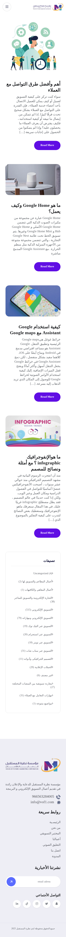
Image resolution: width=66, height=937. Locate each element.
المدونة (56, 856)
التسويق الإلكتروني (38, 609)
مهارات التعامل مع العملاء (36, 695)
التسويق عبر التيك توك (37, 626)
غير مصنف (44, 675)
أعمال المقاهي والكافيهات (36, 589)
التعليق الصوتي (51, 844)
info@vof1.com (42, 802)
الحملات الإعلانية (41, 667)
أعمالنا (56, 839)
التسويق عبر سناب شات (36, 650)
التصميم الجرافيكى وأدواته (35, 659)
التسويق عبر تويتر (40, 642)
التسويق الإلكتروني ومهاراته (34, 618)
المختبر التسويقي (50, 833)
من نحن (55, 827)
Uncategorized (42, 573)
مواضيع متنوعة (42, 703)
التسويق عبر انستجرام (37, 634)
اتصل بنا (55, 850)
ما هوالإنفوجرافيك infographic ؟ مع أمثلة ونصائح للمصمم (39, 462)
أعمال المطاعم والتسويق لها (35, 581)
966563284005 (43, 796)
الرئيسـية (55, 822)
